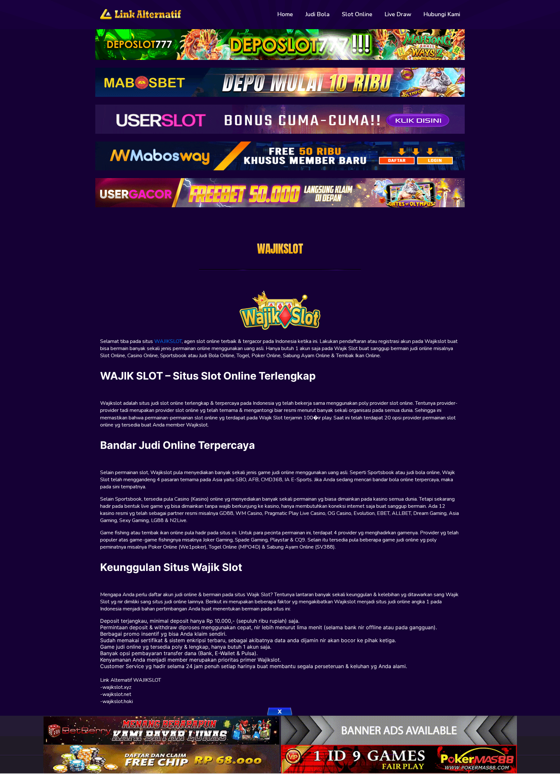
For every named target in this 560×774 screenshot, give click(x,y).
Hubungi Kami (442, 14)
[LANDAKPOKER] (162, 759)
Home (285, 14)
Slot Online (357, 14)
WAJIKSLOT (168, 341)
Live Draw (398, 14)
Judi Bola (317, 14)
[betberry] (162, 729)
